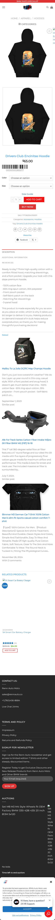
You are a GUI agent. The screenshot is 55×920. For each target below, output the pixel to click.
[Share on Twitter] (25, 229)
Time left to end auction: (13, 872)
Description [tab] (8, 252)
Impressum (8, 730)
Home (14, 18)
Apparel (26, 18)
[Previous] (4, 80)
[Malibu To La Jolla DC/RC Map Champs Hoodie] (25, 351)
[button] (51, 882)
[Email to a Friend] (30, 229)
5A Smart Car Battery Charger (17, 632)
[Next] (12, 80)
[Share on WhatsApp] (15, 229)
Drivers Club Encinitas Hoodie (30, 224)
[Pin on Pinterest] (35, 229)
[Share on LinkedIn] (39, 229)
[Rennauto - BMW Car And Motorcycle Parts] (27, 7)
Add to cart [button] (10, 650)
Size (4, 186)
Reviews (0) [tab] (7, 263)
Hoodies (39, 18)
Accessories (29, 219)
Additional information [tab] (15, 257)
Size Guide (27, 194)
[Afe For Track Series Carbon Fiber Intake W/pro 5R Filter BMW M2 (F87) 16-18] (25, 422)
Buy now (27, 207)
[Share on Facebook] (20, 229)
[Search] (47, 7)
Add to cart (34, 199)
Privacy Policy (9, 735)
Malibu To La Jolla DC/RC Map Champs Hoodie (26, 368)
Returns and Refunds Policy (17, 740)
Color (4, 178)
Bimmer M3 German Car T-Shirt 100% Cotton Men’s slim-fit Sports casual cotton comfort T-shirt (26, 517)
